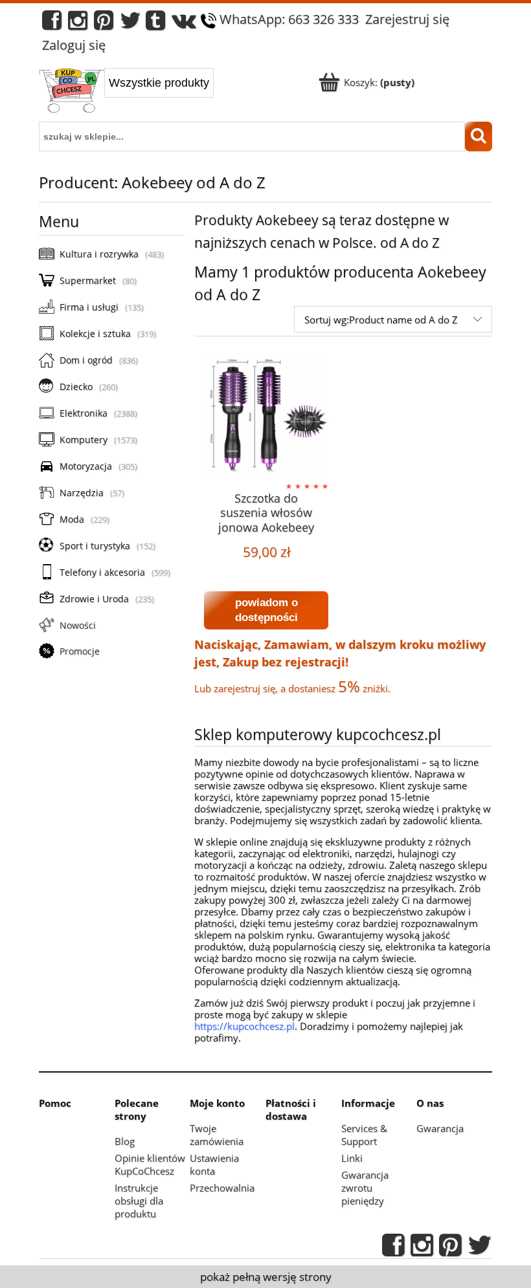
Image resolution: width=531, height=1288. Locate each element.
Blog (125, 1141)
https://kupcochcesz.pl (244, 1026)
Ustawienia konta (214, 1164)
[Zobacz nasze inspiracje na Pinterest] (103, 23)
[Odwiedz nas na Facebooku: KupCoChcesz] (52, 23)
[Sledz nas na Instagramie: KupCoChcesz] (77, 23)
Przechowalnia (222, 1187)
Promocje (80, 651)
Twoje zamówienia (216, 1135)
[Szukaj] (478, 136)
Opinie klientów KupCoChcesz (150, 1164)
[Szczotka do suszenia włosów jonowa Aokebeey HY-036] (266, 416)
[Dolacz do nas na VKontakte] (184, 23)
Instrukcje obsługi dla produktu (139, 1200)
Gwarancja (440, 1128)
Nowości (78, 625)
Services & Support (364, 1135)
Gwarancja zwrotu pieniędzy (365, 1187)
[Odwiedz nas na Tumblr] (155, 23)
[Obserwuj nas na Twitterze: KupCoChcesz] (130, 23)
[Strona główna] (71, 92)
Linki (352, 1158)
